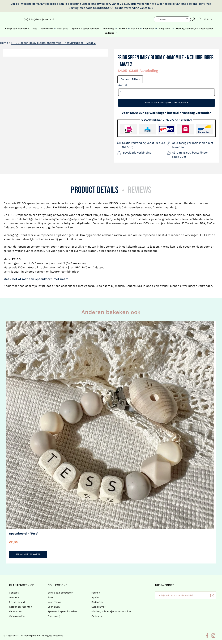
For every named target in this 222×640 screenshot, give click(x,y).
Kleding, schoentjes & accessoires (111, 611)
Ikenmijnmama (32, 635)
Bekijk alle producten (60, 592)
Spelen (95, 597)
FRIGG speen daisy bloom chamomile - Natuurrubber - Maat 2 (53, 42)
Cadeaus (96, 616)
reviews (139, 190)
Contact (14, 592)
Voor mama (54, 602)
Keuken (95, 592)
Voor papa (54, 606)
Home (4, 42)
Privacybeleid (17, 602)
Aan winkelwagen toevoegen (166, 102)
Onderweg (54, 616)
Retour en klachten (20, 606)
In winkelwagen (28, 554)
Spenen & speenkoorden (62, 611)
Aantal (122, 85)
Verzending (15, 611)
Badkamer (97, 602)
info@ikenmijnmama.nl (41, 19)
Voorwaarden (17, 616)
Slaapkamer (98, 606)
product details (94, 190)
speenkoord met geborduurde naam (85, 285)
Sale (50, 597)
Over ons (14, 597)
